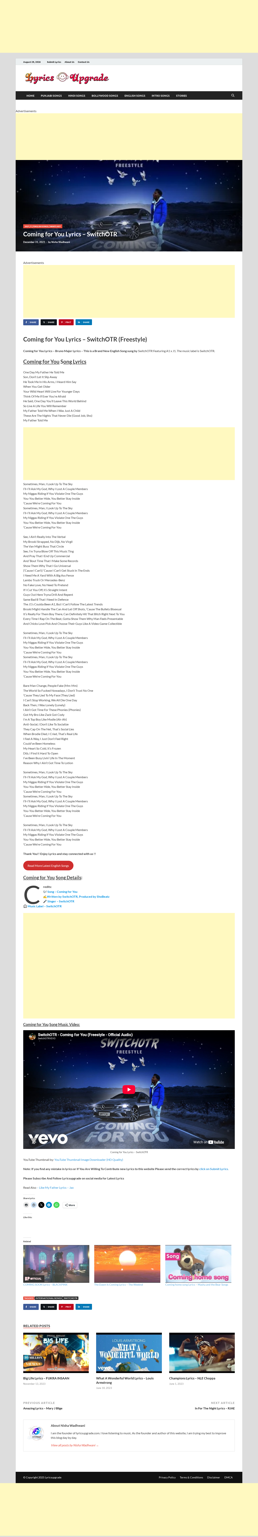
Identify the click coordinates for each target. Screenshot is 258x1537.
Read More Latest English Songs (48, 865)
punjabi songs (51, 95)
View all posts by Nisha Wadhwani (75, 1445)
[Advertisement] (113, 26)
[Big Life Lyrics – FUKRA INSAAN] (56, 1354)
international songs (49, 1298)
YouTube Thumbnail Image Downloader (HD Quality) (88, 1159)
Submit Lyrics (54, 61)
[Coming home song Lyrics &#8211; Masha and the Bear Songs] (199, 1264)
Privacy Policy (167, 1477)
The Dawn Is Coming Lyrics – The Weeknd (118, 1284)
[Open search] (233, 95)
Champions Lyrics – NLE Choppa (192, 1378)
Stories (181, 95)
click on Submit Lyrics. (214, 1169)
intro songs (161, 95)
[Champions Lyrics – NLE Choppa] (202, 1354)
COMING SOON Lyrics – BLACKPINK (45, 1284)
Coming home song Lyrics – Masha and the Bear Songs (196, 1284)
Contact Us (84, 61)
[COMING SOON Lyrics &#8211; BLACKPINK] (56, 1264)
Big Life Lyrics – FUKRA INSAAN (46, 1378)
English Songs (134, 95)
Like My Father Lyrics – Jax (56, 1187)
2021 (27, 226)
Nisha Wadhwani (60, 242)
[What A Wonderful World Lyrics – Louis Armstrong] (129, 1354)
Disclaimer (213, 1477)
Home (30, 95)
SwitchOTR (70, 1298)
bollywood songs (105, 95)
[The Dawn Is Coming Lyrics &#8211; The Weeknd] (127, 1264)
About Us (69, 61)
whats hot (55, 226)
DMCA (228, 1477)
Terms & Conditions (191, 1477)
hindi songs (76, 95)
